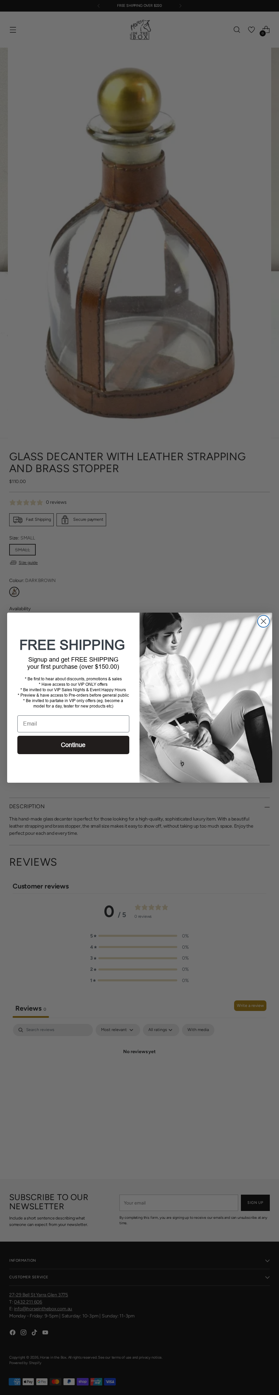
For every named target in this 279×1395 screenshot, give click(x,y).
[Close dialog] (263, 621)
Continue (73, 745)
